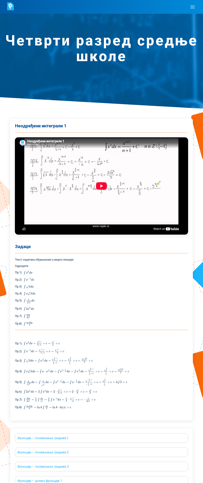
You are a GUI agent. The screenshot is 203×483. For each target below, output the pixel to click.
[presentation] (28, 272)
